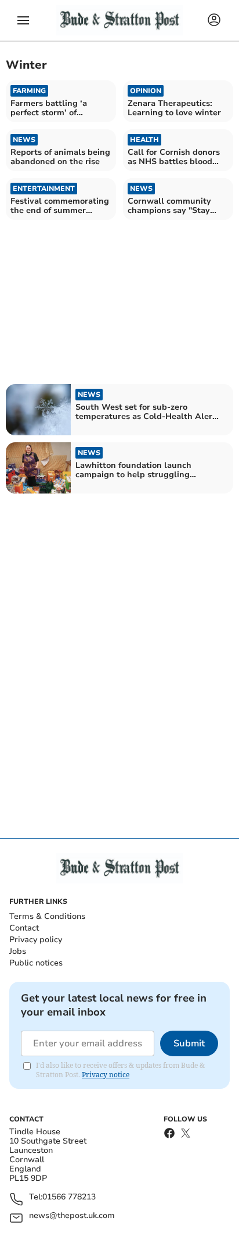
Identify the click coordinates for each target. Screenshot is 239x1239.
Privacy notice (105, 1074)
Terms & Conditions (47, 916)
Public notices (36, 962)
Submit (189, 1043)
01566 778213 (69, 1197)
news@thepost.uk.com (72, 1216)
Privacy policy (35, 939)
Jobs (17, 951)
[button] (23, 20)
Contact (24, 927)
